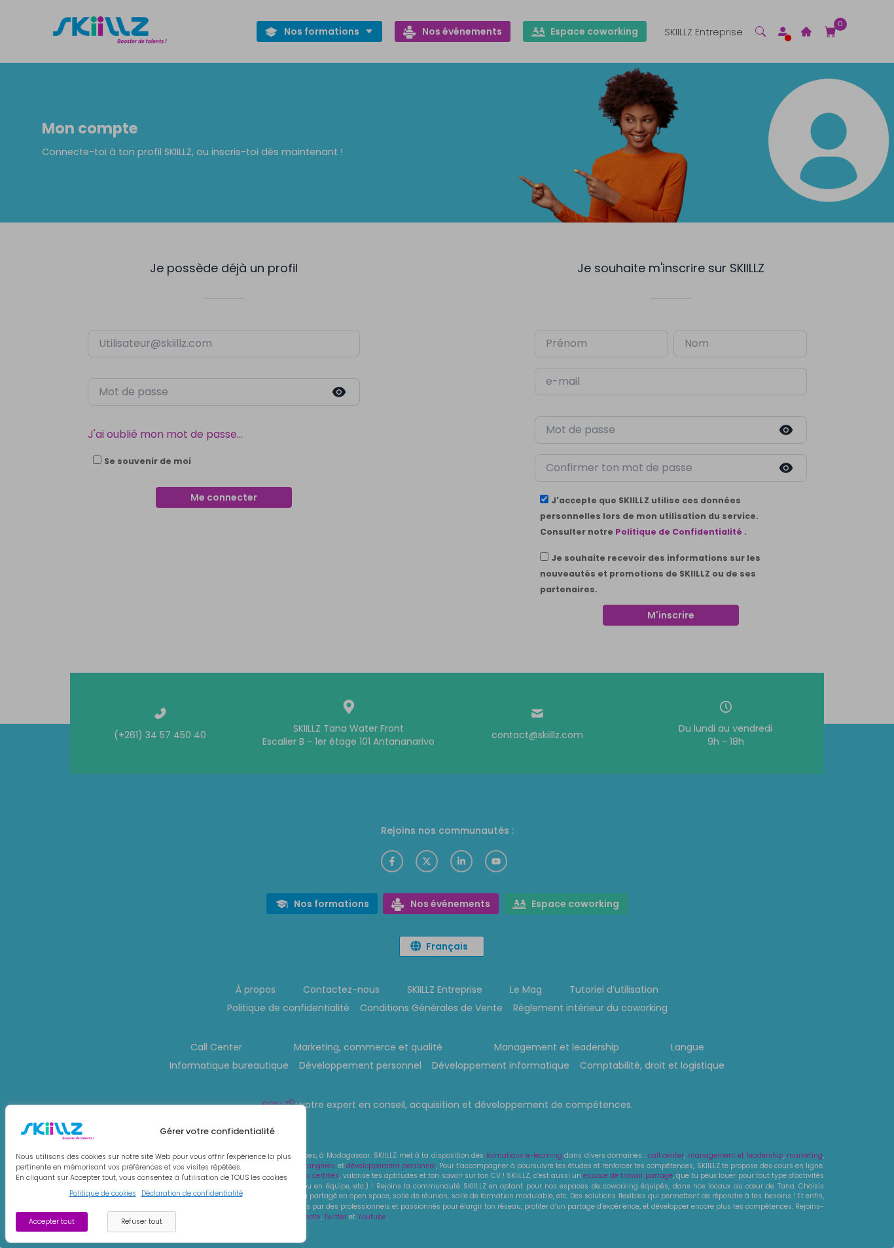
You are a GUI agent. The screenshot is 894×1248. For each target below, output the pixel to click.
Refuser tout (141, 1221)
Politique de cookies (102, 1193)
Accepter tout (52, 1221)
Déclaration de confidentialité (192, 1193)
